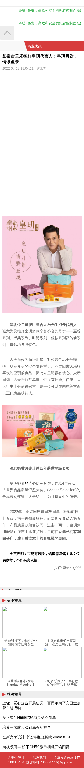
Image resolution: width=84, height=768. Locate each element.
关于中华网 (16, 757)
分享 (80, 46)
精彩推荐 (14, 694)
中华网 (12, 46)
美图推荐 (14, 600)
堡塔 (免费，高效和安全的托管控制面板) (49, 10)
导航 (74, 46)
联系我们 (39, 757)
